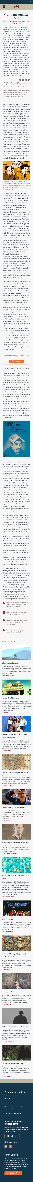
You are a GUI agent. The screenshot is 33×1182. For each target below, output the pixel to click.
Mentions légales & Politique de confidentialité (13, 1108)
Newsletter (26, 80)
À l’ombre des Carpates (10, 663)
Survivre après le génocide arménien (15, 842)
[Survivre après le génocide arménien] (16, 832)
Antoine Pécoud (8, 785)
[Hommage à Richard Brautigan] (16, 981)
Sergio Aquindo (8, 931)
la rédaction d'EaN (9, 1041)
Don (29, 80)
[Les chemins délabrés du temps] (16, 1052)
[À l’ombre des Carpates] (16, 652)
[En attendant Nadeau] (16, 6)
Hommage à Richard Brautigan (13, 992)
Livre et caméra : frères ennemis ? (14, 807)
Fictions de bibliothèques (10, 698)
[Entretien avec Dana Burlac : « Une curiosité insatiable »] (16, 724)
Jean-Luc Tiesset (9, 675)
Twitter (20, 80)
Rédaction (7, 1098)
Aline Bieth (7, 969)
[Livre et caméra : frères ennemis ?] (16, 797)
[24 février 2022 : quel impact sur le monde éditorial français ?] (16, 943)
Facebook (23, 80)
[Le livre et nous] (16, 908)
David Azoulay (8, 820)
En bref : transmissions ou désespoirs (15, 1026)
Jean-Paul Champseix (10, 853)
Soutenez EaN (13, 1173)
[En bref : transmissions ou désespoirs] (16, 1016)
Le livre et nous (7, 919)
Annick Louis (7, 712)
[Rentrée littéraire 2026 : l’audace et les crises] (16, 865)
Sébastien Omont (9, 896)
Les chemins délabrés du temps (13, 1063)
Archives (7, 1096)
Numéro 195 (17, 23)
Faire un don (16, 361)
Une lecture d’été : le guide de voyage (15, 772)
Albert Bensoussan (11, 21)
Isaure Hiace (7, 750)
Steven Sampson (9, 1004)
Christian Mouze (8, 1076)
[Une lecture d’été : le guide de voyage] (16, 762)
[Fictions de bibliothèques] (16, 687)
